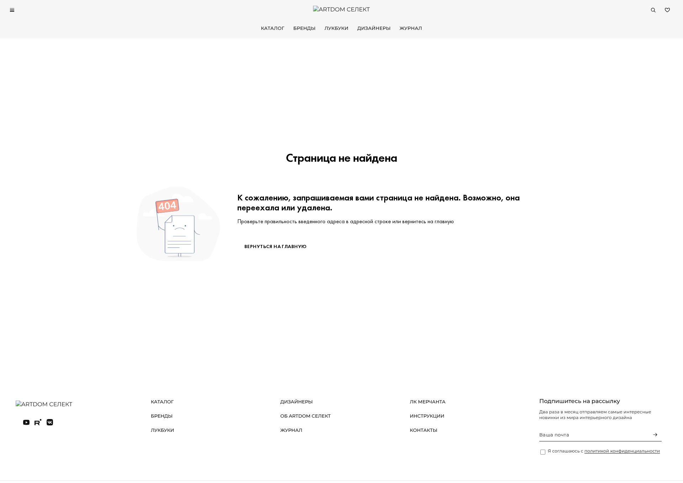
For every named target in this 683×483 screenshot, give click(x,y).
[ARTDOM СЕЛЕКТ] (49, 405)
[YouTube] (26, 422)
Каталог (272, 28)
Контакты (423, 430)
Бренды (304, 28)
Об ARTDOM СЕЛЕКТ (305, 416)
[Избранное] (667, 10)
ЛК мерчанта (427, 402)
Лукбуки (336, 28)
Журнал (410, 28)
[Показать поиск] (653, 10)
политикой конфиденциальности (622, 451)
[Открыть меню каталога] (12, 10)
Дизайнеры (374, 28)
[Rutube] (38, 422)
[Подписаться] (655, 434)
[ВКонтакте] (50, 422)
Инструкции (427, 416)
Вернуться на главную (275, 246)
